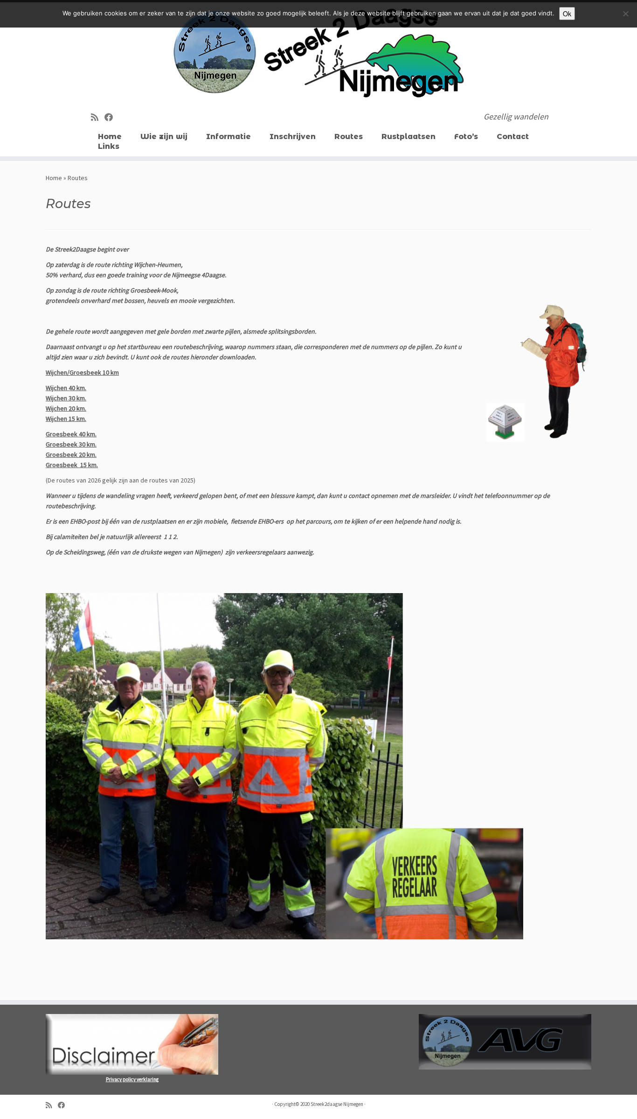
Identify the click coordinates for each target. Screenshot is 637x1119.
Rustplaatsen (408, 136)
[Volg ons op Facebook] (111, 117)
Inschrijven (293, 136)
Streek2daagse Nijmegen (337, 1104)
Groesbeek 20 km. (71, 454)
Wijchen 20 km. (66, 408)
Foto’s (466, 136)
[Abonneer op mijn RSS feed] (97, 117)
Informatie (228, 136)
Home (110, 136)
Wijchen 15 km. (66, 418)
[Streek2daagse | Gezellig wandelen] (318, 53)
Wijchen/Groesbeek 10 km (82, 372)
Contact (513, 136)
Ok (567, 13)
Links (108, 146)
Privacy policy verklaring (132, 1079)
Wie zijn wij (163, 136)
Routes (348, 136)
